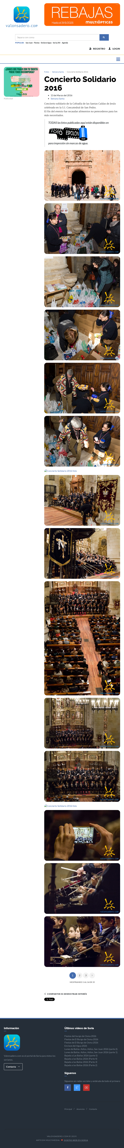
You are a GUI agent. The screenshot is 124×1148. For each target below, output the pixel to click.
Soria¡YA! (57, 43)
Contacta (11, 1066)
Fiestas (37, 43)
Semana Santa (58, 72)
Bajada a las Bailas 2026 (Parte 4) (80, 1058)
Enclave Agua (46, 43)
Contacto (93, 1109)
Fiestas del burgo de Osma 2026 (80, 1036)
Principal (68, 1109)
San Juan (29, 43)
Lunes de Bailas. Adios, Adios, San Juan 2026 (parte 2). (91, 1049)
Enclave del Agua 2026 (75, 1045)
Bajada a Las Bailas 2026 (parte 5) (81, 1055)
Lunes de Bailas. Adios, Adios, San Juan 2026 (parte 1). (91, 1052)
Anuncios (81, 1109)
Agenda (65, 43)
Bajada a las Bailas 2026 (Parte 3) (80, 1062)
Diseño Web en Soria (76, 1140)
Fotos (46, 72)
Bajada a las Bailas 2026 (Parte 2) (80, 1065)
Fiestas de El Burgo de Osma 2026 (81, 1039)
